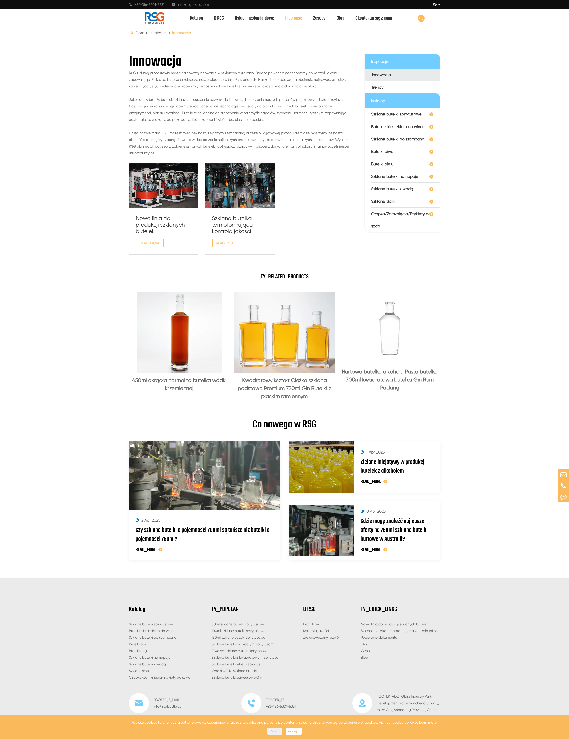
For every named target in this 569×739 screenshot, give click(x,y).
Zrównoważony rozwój (321, 637)
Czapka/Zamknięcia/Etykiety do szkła (401, 219)
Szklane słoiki (383, 201)
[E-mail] (563, 474)
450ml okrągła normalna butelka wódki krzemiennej (179, 384)
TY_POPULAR (225, 609)
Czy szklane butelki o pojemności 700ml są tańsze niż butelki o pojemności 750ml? (203, 535)
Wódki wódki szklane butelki (234, 671)
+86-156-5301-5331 (146, 4)
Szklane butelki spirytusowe (396, 114)
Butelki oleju (382, 164)
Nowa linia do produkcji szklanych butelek (160, 224)
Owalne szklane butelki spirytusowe (240, 651)
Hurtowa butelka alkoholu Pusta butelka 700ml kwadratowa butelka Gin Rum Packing (390, 379)
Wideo (366, 651)
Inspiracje (293, 18)
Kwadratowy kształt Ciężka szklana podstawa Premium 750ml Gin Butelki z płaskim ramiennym (284, 388)
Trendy (377, 87)
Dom (140, 32)
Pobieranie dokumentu (379, 637)
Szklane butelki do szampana (397, 139)
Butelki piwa (382, 151)
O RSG (219, 18)
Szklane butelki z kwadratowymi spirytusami (247, 657)
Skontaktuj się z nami (373, 18)
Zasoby (319, 18)
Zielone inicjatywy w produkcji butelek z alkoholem (393, 467)
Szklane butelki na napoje (394, 176)
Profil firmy (311, 624)
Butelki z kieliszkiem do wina (397, 126)
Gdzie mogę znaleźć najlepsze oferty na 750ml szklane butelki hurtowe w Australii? (394, 530)
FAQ (364, 644)
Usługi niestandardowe (254, 18)
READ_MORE (150, 243)
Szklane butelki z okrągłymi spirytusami (243, 644)
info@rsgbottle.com (190, 4)
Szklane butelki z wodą (392, 188)
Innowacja (181, 32)
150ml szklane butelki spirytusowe (238, 637)
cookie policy (403, 722)
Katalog (196, 18)
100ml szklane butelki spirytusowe (238, 631)
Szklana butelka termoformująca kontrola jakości (232, 224)
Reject (275, 731)
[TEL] (563, 485)
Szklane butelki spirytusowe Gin (237, 677)
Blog (340, 18)
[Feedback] (563, 496)
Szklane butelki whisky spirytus (236, 664)
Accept (294, 731)
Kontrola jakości (316, 631)
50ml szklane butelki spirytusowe (238, 624)
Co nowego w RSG (284, 424)
